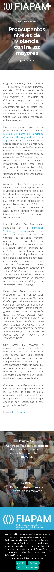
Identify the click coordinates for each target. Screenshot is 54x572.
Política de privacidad (28, 567)
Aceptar (21, 563)
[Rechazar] (50, 551)
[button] (49, 6)
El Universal (18, 412)
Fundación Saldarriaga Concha (23, 229)
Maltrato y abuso (27, 21)
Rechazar (33, 563)
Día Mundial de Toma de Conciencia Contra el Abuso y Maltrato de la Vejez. (23, 135)
